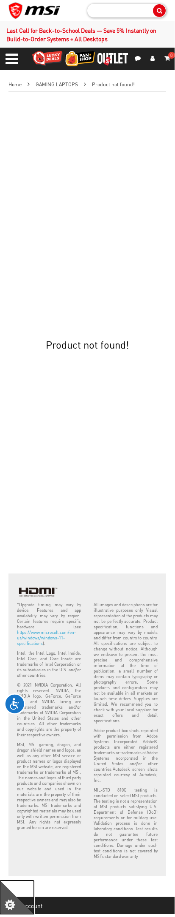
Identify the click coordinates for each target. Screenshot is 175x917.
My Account (28, 905)
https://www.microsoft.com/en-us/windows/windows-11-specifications (46, 638)
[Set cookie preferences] (17, 897)
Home (15, 84)
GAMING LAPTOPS (57, 84)
